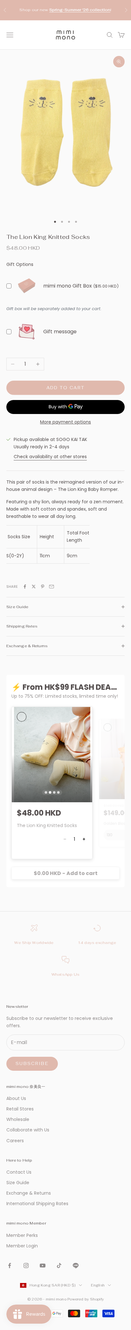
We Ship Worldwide (33, 942)
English (98, 1285)
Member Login (22, 1246)
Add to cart (65, 387)
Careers (15, 1140)
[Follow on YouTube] (42, 1265)
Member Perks (22, 1235)
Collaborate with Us (27, 1130)
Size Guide (17, 1182)
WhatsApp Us (66, 974)
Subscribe (32, 1063)
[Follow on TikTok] (59, 1265)
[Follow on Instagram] (26, 1265)
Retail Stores (20, 1109)
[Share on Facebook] (24, 586)
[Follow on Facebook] (9, 1265)
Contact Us (18, 1172)
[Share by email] (51, 586)
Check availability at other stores (50, 456)
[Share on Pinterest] (42, 586)
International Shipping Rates (37, 1203)
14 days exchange (97, 942)
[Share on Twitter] (33, 586)
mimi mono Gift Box (67, 286)
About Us (16, 1098)
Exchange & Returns (28, 1193)
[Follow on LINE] (75, 1265)
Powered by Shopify (85, 1299)
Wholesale (17, 1119)
